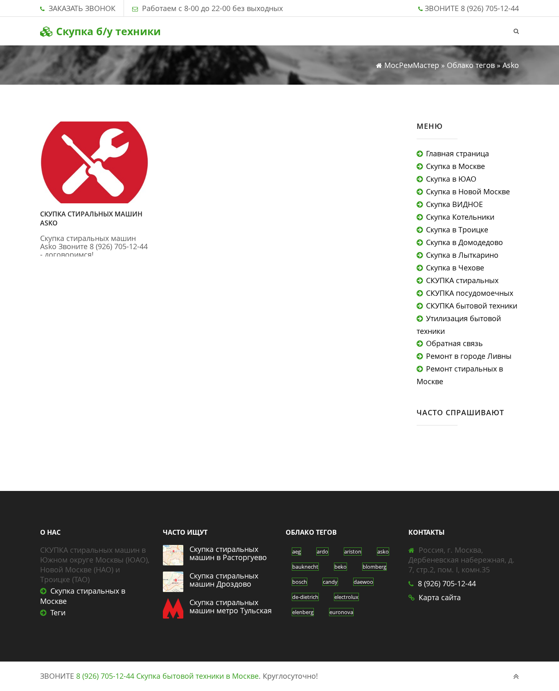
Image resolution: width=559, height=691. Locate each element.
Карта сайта (440, 597)
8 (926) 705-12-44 (490, 8)
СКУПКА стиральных (462, 280)
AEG (296, 551)
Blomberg (374, 566)
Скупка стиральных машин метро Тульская (230, 606)
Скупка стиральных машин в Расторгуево (228, 553)
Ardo (322, 551)
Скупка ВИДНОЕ (454, 204)
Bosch (299, 581)
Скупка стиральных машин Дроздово (223, 580)
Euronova (341, 612)
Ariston (352, 551)
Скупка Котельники (460, 217)
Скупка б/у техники (107, 31)
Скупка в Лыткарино (462, 255)
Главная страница (457, 153)
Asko (383, 551)
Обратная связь (454, 343)
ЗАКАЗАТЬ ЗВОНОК (82, 8)
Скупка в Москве (455, 166)
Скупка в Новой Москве (468, 191)
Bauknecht (305, 566)
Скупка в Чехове (455, 267)
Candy (330, 581)
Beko (340, 566)
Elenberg (302, 612)
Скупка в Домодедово (464, 242)
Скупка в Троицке (457, 229)
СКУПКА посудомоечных (469, 293)
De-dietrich (305, 597)
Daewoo (363, 581)
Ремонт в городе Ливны (469, 356)
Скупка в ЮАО (451, 179)
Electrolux (346, 597)
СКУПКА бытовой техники (471, 306)
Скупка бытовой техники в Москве (197, 676)
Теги (57, 612)
